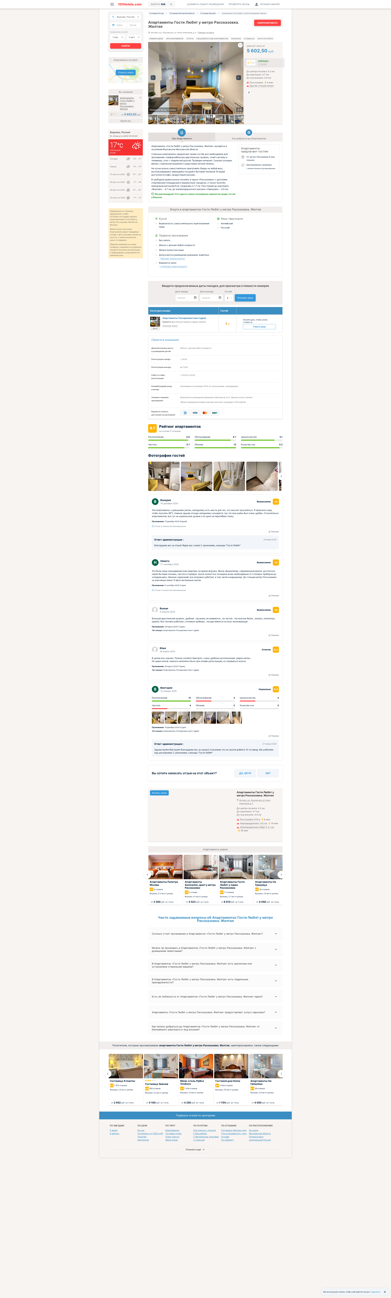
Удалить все (125, 121)
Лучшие (225, 1136)
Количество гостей (118, 32)
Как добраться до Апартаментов (212, 39)
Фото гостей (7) (265, 39)
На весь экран (159, 792)
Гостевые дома (173, 1133)
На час (140, 1130)
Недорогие (143, 1140)
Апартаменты (172, 1130)
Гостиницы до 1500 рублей (151, 1133)
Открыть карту (126, 72)
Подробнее (375, 1292)
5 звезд (114, 1130)
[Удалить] (140, 98)
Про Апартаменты (174, 39)
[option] (195, 78)
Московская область (260, 1133)
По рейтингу (227, 1140)
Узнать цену (259, 326)
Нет (268, 773)
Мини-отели (171, 1140)
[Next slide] (281, 476)
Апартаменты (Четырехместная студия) (184, 318)
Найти (126, 46)
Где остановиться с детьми (235, 1133)
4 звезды (114, 1133)
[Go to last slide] (147, 874)
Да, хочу (245, 773)
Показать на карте (206, 33)
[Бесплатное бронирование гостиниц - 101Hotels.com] (130, 4)
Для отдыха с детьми (204, 1130)
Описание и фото (170, 326)
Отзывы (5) (249, 39)
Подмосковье (256, 1136)
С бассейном (200, 1133)
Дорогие (141, 1136)
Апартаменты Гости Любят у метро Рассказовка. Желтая (127, 103)
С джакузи (199, 1140)
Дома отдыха (172, 1136)
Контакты (236, 39)
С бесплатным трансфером (207, 1136)
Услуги (189, 39)
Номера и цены (156, 39)
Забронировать (267, 23)
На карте (253, 1130)
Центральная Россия (260, 1140)
